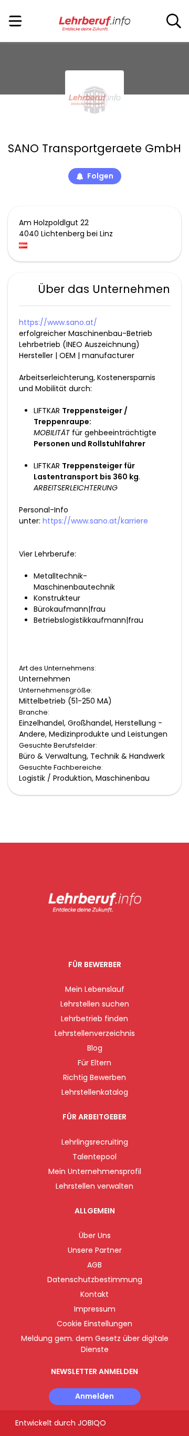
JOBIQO (92, 1423)
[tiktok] (121, 934)
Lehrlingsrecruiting (94, 1142)
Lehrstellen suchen (94, 1004)
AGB (94, 1265)
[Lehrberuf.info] (94, 21)
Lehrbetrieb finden (94, 1018)
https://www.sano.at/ (58, 322)
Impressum (95, 1309)
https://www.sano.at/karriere (95, 521)
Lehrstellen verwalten (94, 1186)
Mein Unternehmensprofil (94, 1171)
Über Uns (95, 1235)
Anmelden (94, 1396)
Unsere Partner (95, 1250)
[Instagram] (88, 934)
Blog (94, 1048)
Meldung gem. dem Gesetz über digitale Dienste (95, 1344)
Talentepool (94, 1156)
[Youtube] (105, 934)
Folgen (100, 176)
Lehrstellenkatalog (94, 1092)
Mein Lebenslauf (94, 989)
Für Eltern (94, 1062)
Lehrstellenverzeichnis (95, 1033)
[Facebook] (70, 934)
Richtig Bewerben (94, 1077)
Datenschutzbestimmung (94, 1279)
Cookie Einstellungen (94, 1323)
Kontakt (94, 1294)
